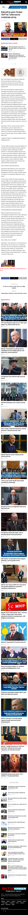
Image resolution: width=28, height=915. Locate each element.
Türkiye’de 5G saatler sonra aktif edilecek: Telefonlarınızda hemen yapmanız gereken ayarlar (16, 860)
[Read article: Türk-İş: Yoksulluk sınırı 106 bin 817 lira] (4, 806)
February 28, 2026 (5, 644)
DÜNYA (24, 901)
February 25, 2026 (5, 696)
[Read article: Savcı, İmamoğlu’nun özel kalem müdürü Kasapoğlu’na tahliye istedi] (4, 854)
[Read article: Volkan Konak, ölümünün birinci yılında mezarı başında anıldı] (4, 817)
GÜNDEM (3, 901)
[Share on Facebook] (5, 39)
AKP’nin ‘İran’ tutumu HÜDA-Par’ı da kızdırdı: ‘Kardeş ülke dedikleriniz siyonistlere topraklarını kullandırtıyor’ (13, 586)
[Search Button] (26, 2)
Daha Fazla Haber (14, 782)
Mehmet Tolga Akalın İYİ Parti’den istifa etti (13, 642)
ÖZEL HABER (5, 902)
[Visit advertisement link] (14, 8)
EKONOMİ (19, 901)
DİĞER (13, 904)
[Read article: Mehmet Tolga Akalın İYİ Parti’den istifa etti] (14, 631)
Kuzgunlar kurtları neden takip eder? (16, 822)
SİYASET (13, 901)
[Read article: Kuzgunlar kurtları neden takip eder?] (4, 824)
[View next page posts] (15, 64)
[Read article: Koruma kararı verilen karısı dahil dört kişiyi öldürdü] (4, 835)
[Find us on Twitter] (3, 911)
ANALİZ (8, 901)
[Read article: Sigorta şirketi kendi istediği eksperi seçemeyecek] (4, 811)
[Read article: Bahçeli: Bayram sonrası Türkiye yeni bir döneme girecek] (14, 444)
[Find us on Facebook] (1, 911)
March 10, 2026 (5, 562)
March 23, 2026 (5, 406)
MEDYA (2, 904)
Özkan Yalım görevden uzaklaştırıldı (16, 792)
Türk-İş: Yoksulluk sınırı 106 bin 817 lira (17, 804)
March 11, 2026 (5, 510)
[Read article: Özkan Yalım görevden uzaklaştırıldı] (4, 794)
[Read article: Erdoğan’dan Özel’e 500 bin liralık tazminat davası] (14, 366)
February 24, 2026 (5, 751)
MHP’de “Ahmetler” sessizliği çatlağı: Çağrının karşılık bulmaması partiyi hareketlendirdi (11, 720)
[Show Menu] (1, 2)
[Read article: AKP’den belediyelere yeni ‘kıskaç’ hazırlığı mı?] (14, 392)
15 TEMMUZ (11, 902)
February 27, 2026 (5, 670)
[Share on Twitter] (14, 39)
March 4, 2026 (4, 590)
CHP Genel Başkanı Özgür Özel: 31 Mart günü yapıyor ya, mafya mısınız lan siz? (17, 48)
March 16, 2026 (5, 484)
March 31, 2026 (12, 51)
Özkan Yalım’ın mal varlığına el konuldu (17, 875)
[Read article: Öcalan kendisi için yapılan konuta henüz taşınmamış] (4, 841)
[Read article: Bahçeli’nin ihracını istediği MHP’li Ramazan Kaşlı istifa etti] (14, 496)
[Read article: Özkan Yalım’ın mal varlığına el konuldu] (4, 876)
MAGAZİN (8, 904)
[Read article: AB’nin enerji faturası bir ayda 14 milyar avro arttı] (4, 800)
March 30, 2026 (5, 380)
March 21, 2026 (5, 432)
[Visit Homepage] (14, 2)
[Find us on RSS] (5, 911)
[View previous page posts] (13, 64)
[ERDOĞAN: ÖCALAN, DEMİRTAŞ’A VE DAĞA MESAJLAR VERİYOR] (8, 263)
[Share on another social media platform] (23, 39)
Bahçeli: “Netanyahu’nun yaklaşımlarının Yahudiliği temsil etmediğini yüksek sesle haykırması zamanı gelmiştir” (12, 350)
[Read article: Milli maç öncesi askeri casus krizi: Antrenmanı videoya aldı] (4, 829)
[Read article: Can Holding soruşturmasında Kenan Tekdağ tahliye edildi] (4, 788)
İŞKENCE (22, 902)
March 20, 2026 (5, 458)
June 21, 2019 (4, 20)
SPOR (17, 902)
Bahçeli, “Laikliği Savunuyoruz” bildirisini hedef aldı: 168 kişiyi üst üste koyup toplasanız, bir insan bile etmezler (12, 748)
